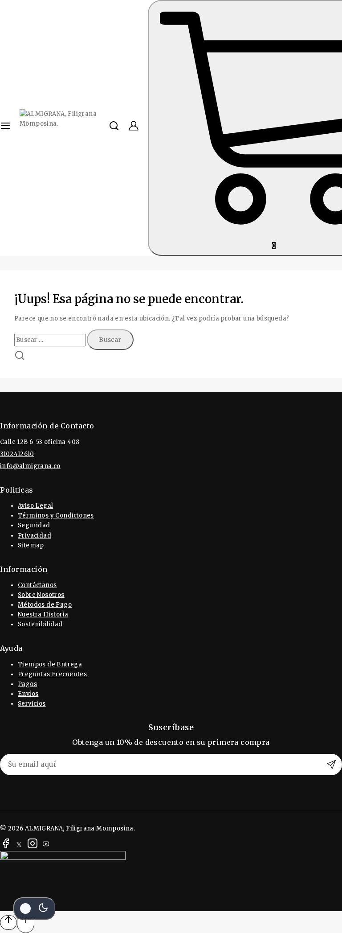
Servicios (32, 703)
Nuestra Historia (43, 614)
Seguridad (34, 525)
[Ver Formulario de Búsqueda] (114, 128)
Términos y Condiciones (56, 515)
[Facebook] (6, 845)
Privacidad (34, 535)
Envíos (28, 694)
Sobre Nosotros (41, 595)
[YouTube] (46, 845)
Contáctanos (37, 585)
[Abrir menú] (5, 128)
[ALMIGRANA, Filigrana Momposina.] (64, 128)
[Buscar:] (50, 340)
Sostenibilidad (40, 624)
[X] (19, 845)
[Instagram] (32, 845)
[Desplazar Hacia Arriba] (8, 922)
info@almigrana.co (30, 466)
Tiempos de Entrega (50, 664)
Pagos (27, 684)
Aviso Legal (35, 506)
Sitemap (31, 545)
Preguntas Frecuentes (52, 674)
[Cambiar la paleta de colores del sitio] (34, 908)
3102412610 (17, 454)
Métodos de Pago (45, 604)
